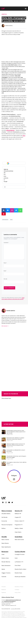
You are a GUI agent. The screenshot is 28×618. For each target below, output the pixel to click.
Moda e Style (5, 558)
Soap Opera (18, 532)
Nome (5, 262)
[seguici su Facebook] (3, 502)
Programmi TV (18, 524)
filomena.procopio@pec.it (10, 601)
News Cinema (5, 539)
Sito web (5, 278)
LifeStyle (4, 14)
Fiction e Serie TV (19, 521)
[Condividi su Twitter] (16, 210)
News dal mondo (19, 539)
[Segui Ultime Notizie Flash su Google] (14, 163)
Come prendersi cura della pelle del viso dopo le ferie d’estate (16, 450)
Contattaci (17, 589)
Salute (3, 569)
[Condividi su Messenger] (8, 210)
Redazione (4, 589)
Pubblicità (4, 592)
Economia (4, 521)
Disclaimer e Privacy (19, 586)
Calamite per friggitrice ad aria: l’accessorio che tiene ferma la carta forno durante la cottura (16, 444)
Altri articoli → (5, 326)
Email (5, 270)
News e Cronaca (7, 511)
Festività (4, 576)
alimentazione (5, 219)
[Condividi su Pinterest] (4, 214)
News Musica (5, 543)
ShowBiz (4, 537)
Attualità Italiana (6, 513)
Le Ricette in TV (19, 562)
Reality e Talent (19, 528)
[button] (25, 8)
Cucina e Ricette (20, 551)
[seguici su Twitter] (12, 502)
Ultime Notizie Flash (6, 398)
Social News (18, 537)
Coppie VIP (18, 517)
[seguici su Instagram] (6, 502)
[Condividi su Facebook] (4, 210)
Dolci (16, 558)
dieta (24, 135)
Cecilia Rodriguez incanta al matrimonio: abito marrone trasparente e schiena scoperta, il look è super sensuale (16, 432)
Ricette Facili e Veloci (20, 569)
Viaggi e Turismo (6, 573)
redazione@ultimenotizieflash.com (13, 600)
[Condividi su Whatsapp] (20, 210)
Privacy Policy (18, 592)
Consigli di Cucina (19, 554)
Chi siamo (4, 586)
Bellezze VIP (18, 513)
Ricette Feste (18, 573)
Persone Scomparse (7, 524)
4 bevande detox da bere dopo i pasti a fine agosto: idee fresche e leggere (16, 457)
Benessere (5, 551)
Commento (6, 242)
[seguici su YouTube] (9, 502)
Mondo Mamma (6, 562)
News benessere (6, 565)
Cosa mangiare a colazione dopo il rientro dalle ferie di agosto (16, 463)
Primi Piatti (18, 565)
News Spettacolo (6, 547)
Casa (3, 554)
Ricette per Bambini (20, 576)
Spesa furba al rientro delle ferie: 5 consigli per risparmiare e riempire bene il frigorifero (15, 438)
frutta (4, 132)
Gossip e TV (18, 511)
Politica (3, 528)
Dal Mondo (4, 517)
